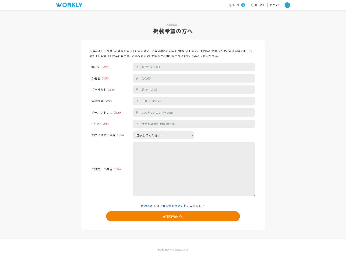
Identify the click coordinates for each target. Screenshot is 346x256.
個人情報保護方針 (174, 206)
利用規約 (147, 206)
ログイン (275, 5)
